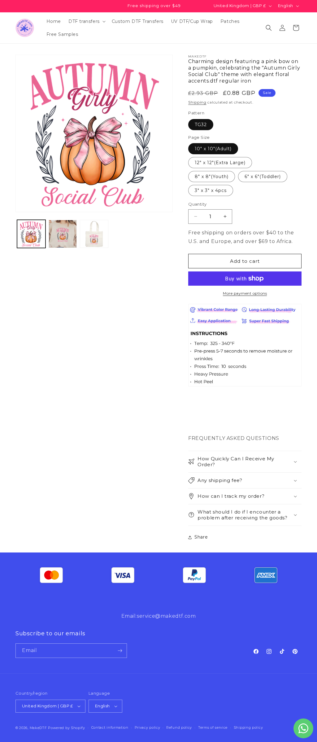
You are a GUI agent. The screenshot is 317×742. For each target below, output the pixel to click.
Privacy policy (147, 727)
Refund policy (179, 727)
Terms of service (213, 727)
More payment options (245, 293)
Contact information (109, 727)
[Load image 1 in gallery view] (31, 234)
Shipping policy (248, 727)
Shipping (197, 102)
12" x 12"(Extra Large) (220, 162)
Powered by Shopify (66, 728)
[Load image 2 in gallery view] (63, 234)
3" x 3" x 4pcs (211, 190)
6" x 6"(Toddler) (263, 176)
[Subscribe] (120, 650)
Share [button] (201, 537)
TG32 (201, 124)
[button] (86, 21)
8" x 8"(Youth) (211, 176)
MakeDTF (38, 728)
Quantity (197, 204)
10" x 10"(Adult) (213, 148)
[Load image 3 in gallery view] (94, 234)
